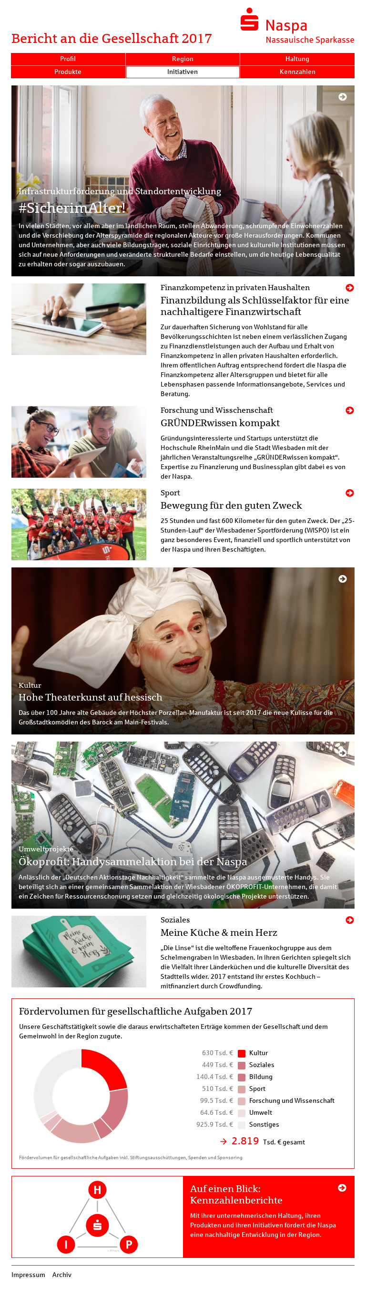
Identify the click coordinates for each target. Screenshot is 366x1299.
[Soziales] (183, 953)
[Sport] (183, 524)
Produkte (67, 71)
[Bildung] (183, 444)
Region (182, 59)
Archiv (61, 1274)
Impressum (28, 1274)
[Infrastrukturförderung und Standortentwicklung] (183, 180)
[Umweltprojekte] (183, 825)
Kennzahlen (297, 71)
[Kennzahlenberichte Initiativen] (183, 1216)
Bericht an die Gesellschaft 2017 (111, 38)
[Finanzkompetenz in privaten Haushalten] (183, 341)
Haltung (297, 59)
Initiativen (182, 71)
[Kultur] (183, 650)
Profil (68, 59)
